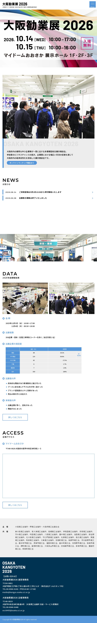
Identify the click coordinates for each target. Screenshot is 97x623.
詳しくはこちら (15, 417)
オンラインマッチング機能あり (21, 163)
